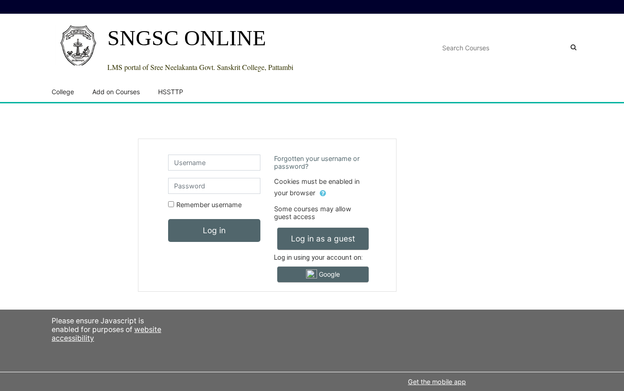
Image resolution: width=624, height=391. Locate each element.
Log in (214, 230)
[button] (323, 193)
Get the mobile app (437, 382)
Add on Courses (116, 92)
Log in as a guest (323, 238)
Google (328, 274)
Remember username (209, 205)
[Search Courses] (573, 47)
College (63, 92)
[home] (77, 44)
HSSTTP (170, 92)
